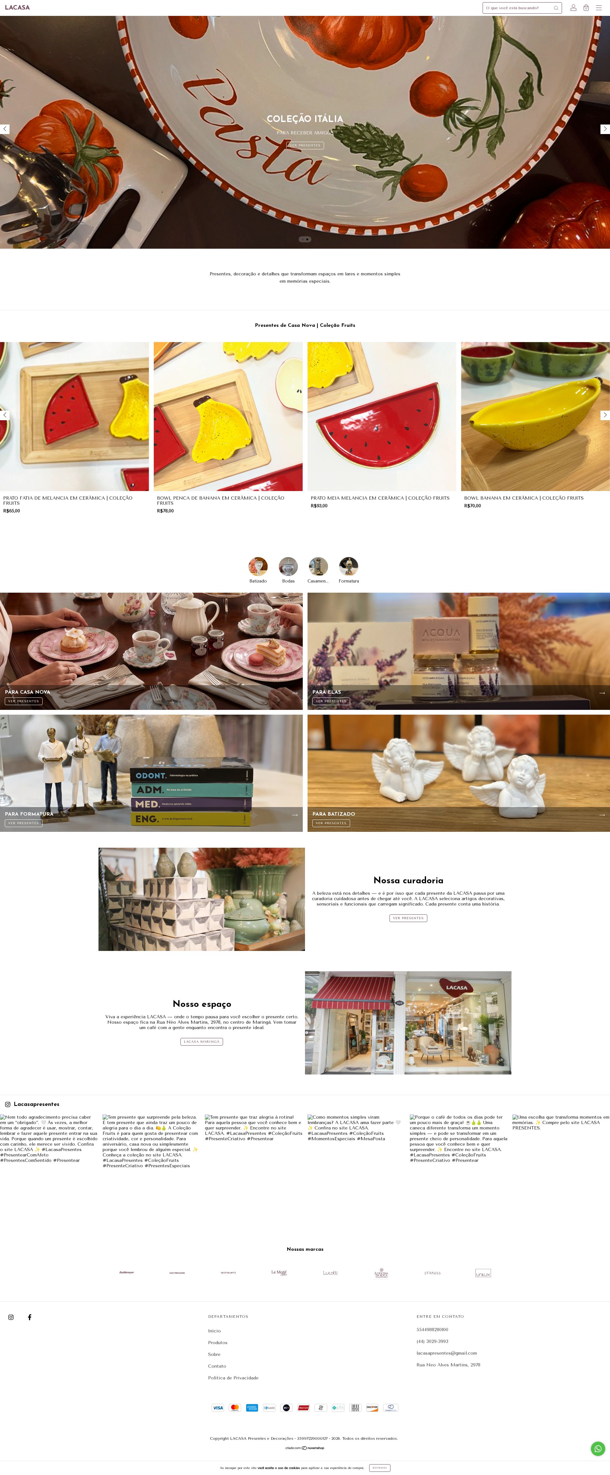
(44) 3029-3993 (432, 1341)
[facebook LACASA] (30, 1317)
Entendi (380, 1467)
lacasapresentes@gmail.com (447, 1353)
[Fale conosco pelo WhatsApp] (598, 1449)
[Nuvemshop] (305, 1448)
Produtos (217, 1342)
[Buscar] (556, 8)
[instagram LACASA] (12, 1317)
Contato (217, 1366)
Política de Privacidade (233, 1378)
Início (214, 1331)
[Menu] (599, 8)
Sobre (214, 1354)
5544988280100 (432, 1329)
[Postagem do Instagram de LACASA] (49, 1163)
